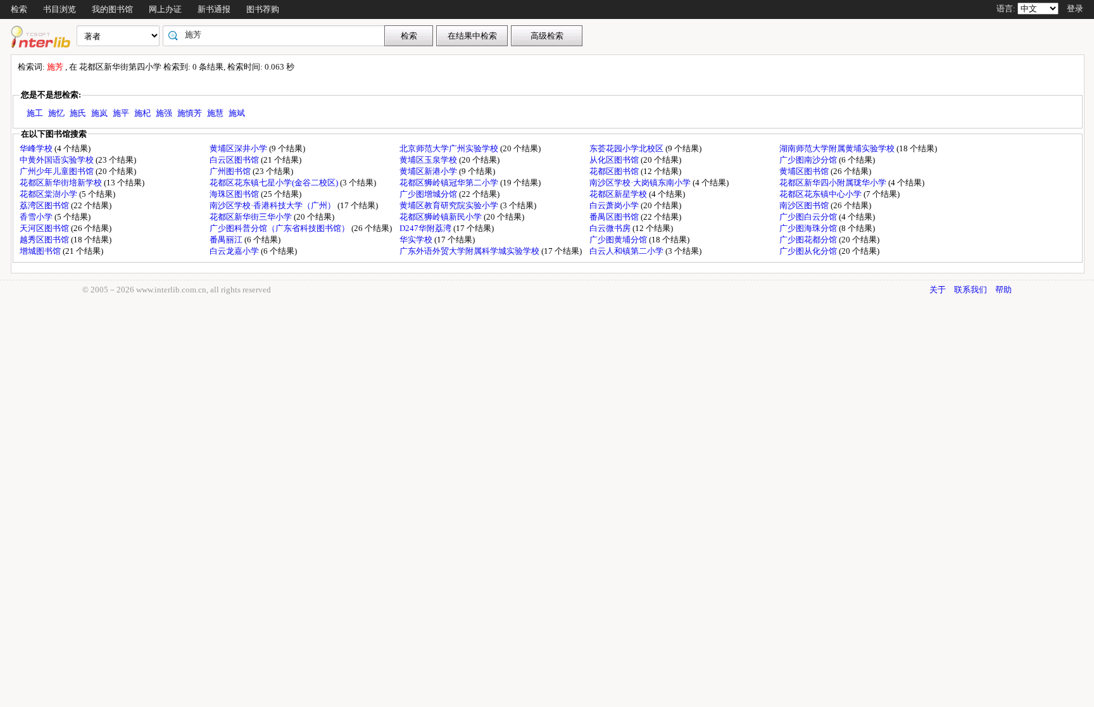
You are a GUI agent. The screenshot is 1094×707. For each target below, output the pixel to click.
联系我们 (970, 289)
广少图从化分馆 (809, 251)
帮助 (1003, 289)
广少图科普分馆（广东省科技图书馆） (280, 228)
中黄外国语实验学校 (58, 160)
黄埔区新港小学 (429, 171)
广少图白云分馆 (809, 217)
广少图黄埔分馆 (619, 239)
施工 (35, 113)
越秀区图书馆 (45, 239)
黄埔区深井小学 (239, 148)
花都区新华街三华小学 (252, 217)
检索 (19, 9)
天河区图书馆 (45, 228)
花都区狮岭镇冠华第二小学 (449, 182)
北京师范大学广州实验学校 (449, 148)
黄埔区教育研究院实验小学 (449, 205)
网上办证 (165, 9)
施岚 (99, 113)
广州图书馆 (231, 171)
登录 (1075, 8)
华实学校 (416, 239)
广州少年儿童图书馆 (58, 171)
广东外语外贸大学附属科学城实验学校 (470, 251)
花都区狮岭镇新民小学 (441, 217)
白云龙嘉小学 (235, 251)
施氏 (78, 113)
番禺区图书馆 (615, 217)
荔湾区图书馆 (45, 205)
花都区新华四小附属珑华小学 (833, 182)
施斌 (237, 113)
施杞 (142, 113)
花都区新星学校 (619, 194)
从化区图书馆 (615, 160)
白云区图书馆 (235, 160)
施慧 (215, 113)
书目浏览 (59, 9)
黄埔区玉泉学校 (429, 160)
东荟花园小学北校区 (627, 148)
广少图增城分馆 (429, 194)
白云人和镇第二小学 (627, 251)
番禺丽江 (227, 239)
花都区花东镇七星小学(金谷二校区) (275, 182)
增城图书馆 (41, 251)
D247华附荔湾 (426, 228)
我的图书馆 (112, 9)
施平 (121, 113)
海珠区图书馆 (235, 194)
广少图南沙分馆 (809, 160)
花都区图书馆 (615, 171)
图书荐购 (262, 9)
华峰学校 (37, 148)
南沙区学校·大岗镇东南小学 (641, 182)
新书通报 (214, 9)
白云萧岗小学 (615, 205)
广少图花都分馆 (809, 239)
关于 (937, 289)
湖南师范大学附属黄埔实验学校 (837, 148)
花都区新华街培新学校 (62, 182)
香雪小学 (37, 217)
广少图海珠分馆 (809, 228)
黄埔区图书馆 (805, 171)
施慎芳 (189, 113)
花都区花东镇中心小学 (821, 194)
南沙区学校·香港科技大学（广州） (273, 205)
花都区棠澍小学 (49, 194)
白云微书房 (610, 228)
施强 (164, 113)
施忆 (56, 113)
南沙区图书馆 (805, 205)
